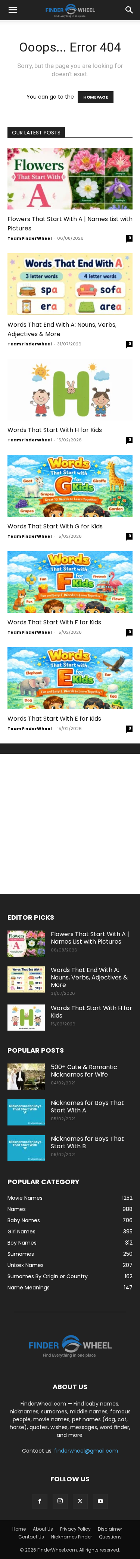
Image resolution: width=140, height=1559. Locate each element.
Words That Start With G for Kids (55, 526)
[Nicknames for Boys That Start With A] (26, 1112)
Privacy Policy (75, 1529)
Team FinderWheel (29, 238)
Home (19, 1529)
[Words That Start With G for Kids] (70, 485)
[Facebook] (39, 1501)
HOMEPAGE (95, 97)
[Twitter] (80, 1501)
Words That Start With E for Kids (54, 718)
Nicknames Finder (71, 1537)
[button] (13, 10)
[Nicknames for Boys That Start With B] (26, 1148)
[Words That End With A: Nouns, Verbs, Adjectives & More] (70, 284)
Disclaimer (110, 1529)
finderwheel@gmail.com (86, 1450)
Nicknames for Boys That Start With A (87, 1107)
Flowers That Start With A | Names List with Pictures (90, 938)
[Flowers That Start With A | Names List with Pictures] (70, 178)
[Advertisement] (70, 824)
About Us (43, 1529)
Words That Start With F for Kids (54, 622)
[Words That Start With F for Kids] (70, 582)
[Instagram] (60, 1501)
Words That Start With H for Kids (54, 430)
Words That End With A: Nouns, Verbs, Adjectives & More (89, 977)
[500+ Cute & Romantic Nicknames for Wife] (26, 1076)
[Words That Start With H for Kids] (70, 389)
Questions (110, 1537)
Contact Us (31, 1537)
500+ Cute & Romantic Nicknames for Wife (84, 1071)
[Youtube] (100, 1501)
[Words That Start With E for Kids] (70, 678)
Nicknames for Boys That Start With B (87, 1142)
